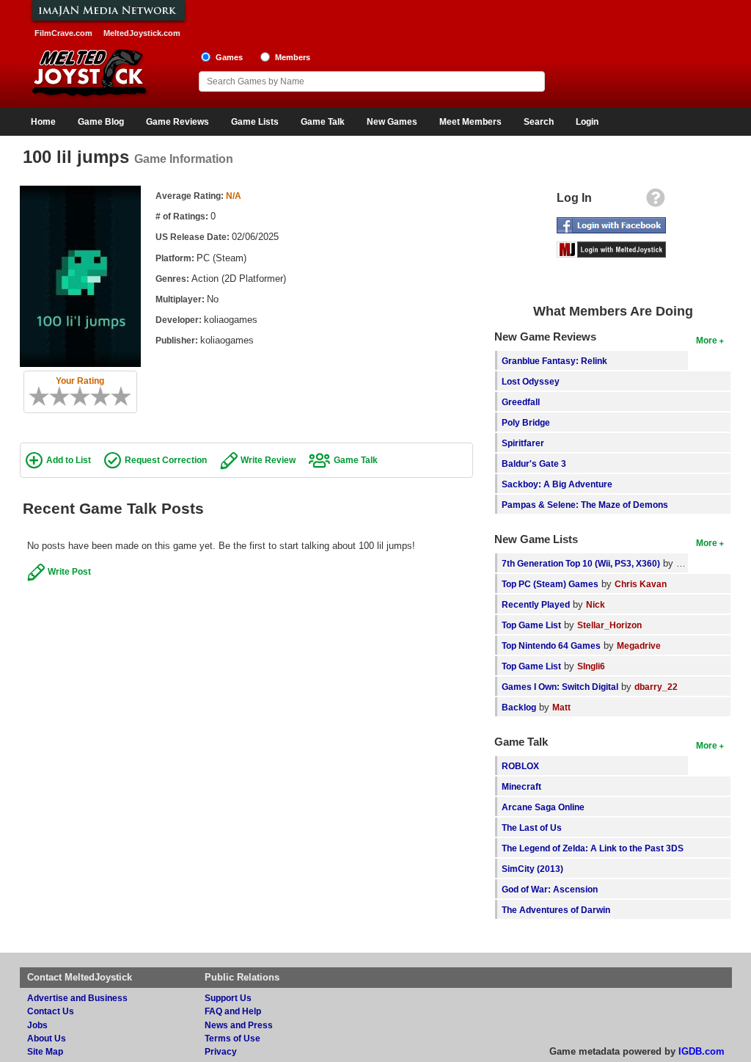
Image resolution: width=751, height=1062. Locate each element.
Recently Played (536, 604)
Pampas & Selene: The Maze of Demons (585, 504)
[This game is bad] (54, 396)
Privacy (221, 1051)
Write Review (268, 460)
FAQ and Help (233, 1011)
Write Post (69, 571)
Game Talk (323, 122)
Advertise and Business (77, 998)
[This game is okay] (85, 396)
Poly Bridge (526, 422)
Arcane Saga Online (543, 807)
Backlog (519, 707)
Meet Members (470, 122)
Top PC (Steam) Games (550, 584)
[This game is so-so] (75, 396)
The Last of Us (532, 827)
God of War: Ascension (550, 889)
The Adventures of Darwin (556, 909)
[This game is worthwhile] (95, 396)
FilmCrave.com (63, 33)
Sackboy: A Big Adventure (557, 484)
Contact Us (50, 1011)
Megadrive (639, 645)
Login (587, 122)
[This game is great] (116, 396)
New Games (392, 122)
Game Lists (255, 122)
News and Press (239, 1025)
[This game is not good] (64, 396)
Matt (561, 707)
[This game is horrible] (44, 396)
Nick (595, 604)
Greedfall (521, 402)
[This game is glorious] (126, 396)
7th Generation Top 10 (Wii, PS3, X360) (581, 563)
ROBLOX (520, 766)
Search (539, 122)
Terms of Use (232, 1038)
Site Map (45, 1051)
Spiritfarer (523, 443)
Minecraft (521, 786)
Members (292, 57)
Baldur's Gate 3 (534, 463)
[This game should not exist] (34, 396)
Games (229, 57)
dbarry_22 (656, 686)
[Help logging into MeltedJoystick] (655, 201)
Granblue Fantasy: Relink (554, 360)
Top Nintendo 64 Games (551, 645)
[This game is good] (105, 396)
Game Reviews (177, 122)
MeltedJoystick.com (141, 33)
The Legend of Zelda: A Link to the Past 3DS (593, 848)
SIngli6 (591, 666)
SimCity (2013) (532, 868)
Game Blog (101, 122)
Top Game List (531, 625)
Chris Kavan (641, 584)
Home (43, 122)
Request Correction (166, 460)
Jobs (37, 1025)
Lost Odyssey (531, 381)
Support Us (228, 998)
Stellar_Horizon (609, 625)
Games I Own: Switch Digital (560, 686)
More (706, 340)
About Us (46, 1038)
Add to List (68, 460)
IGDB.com (701, 1051)
